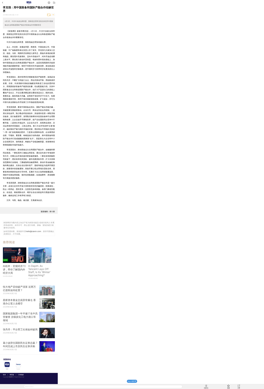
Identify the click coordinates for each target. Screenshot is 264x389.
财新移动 (7, 359)
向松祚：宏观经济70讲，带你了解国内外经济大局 (14, 269)
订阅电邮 (20, 374)
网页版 (11, 374)
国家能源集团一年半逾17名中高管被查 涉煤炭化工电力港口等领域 (20, 317)
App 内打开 (132, 381)
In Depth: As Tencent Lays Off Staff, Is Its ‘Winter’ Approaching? (39, 270)
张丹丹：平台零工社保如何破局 (20, 329)
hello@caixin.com (33, 231)
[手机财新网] (29, 2)
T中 (53, 15)
